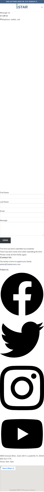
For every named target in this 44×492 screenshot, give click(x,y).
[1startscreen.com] (22, 7)
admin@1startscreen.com (10, 264)
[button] (3, 7)
